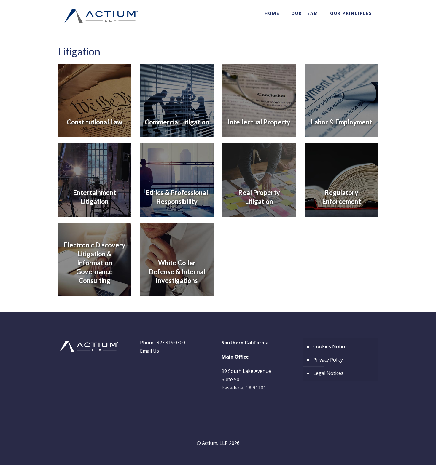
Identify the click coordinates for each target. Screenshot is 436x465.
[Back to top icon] (407, 453)
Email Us (149, 351)
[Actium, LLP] (101, 16)
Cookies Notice (330, 346)
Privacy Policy (328, 360)
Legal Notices (328, 373)
